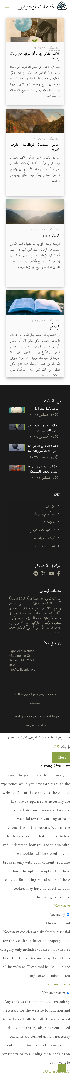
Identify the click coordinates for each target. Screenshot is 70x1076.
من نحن (50, 506)
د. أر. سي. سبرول (44, 514)
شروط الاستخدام (50, 716)
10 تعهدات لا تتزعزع (42, 530)
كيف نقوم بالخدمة (44, 538)
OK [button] (56, 747)
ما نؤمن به (49, 522)
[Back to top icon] (62, 1068)
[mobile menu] (7, 6)
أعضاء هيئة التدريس (43, 546)
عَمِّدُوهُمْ (55, 326)
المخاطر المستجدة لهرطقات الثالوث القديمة (35, 147)
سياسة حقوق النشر (25, 716)
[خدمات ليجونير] (42, 6)
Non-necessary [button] (58, 984)
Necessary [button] (62, 906)
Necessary (57, 915)
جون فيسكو (54, 47)
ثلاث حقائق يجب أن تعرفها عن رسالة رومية (35, 56)
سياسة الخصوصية (36, 725)
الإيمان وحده (51, 235)
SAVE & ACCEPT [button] (56, 1071)
